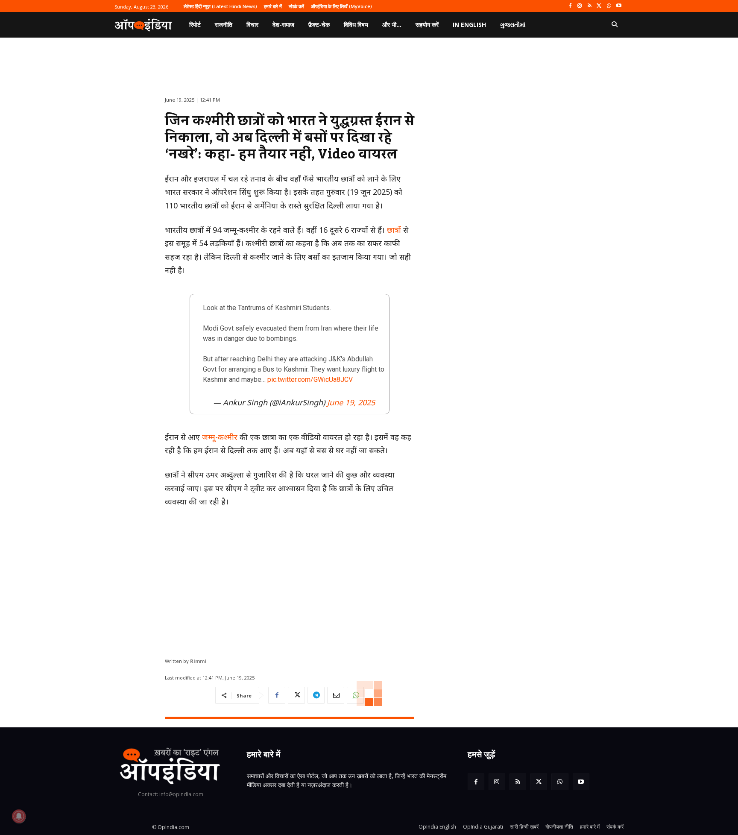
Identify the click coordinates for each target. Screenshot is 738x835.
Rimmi (198, 661)
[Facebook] (570, 6)
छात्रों (394, 230)
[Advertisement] (289, 579)
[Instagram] (580, 6)
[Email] (335, 695)
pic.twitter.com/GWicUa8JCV (310, 379)
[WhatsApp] (609, 6)
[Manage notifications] (19, 816)
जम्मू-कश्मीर (219, 437)
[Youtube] (619, 6)
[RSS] (589, 6)
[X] (599, 6)
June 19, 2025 (351, 402)
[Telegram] (316, 695)
